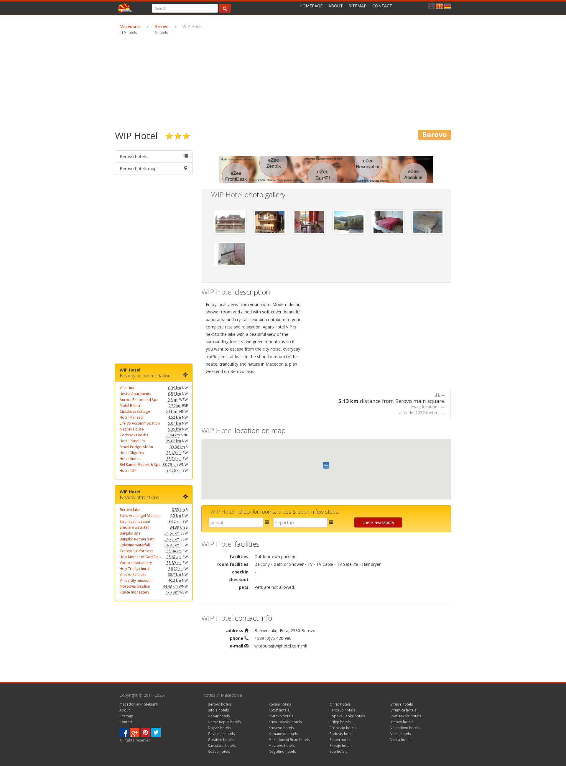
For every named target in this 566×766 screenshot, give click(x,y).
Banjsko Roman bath (137, 539)
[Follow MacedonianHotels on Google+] (134, 732)
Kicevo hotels (219, 751)
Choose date (264, 524)
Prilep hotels (340, 721)
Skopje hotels (341, 745)
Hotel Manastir (132, 417)
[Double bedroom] (388, 221)
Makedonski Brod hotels (289, 739)
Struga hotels (401, 704)
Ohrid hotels (340, 704)
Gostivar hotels (221, 739)
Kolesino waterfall (135, 545)
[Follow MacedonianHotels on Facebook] (124, 732)
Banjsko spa (130, 533)
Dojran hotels (219, 727)
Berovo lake (130, 509)
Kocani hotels (280, 704)
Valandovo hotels (405, 727)
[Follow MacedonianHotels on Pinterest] (145, 732)
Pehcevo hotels (342, 710)
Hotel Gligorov (132, 452)
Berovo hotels (133, 156)
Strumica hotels (403, 710)
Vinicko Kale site (133, 574)
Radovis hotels (342, 733)
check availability (378, 522)
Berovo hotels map (138, 168)
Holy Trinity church (135, 568)
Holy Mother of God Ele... (140, 556)
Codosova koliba (134, 435)
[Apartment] (309, 222)
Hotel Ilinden (130, 458)
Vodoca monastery (136, 562)
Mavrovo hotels (282, 745)
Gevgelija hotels (221, 733)
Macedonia (130, 26)
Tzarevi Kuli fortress (136, 550)
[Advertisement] (283, 82)
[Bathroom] (230, 254)
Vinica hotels (401, 739)
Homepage (311, 6)
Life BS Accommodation (140, 423)
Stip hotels (339, 751)
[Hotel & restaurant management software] (326, 169)
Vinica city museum (136, 580)
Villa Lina (127, 387)
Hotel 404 (128, 470)
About (335, 6)
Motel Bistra (130, 405)
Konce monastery (134, 592)
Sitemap (357, 6)
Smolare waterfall (134, 527)
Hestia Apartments (135, 393)
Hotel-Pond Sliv (132, 440)
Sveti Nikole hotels (405, 716)
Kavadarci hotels (222, 745)
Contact (382, 6)
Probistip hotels (343, 727)
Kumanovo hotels (283, 733)
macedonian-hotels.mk (138, 704)
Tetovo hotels (402, 721)
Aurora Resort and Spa (139, 399)
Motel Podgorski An (136, 446)
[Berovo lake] (349, 222)
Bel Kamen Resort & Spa (140, 464)
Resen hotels (340, 739)
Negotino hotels (282, 751)
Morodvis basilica (135, 586)
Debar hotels (219, 716)
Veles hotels (400, 733)
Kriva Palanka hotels (285, 721)
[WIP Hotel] (230, 222)
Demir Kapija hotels (224, 721)
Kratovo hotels (281, 716)
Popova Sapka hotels (347, 716)
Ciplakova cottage (135, 411)
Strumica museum (135, 521)
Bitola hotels (218, 710)
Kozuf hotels (279, 710)
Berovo (161, 26)
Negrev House (132, 429)
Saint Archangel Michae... (140, 515)
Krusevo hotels (281, 727)
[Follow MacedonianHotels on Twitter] (156, 732)
